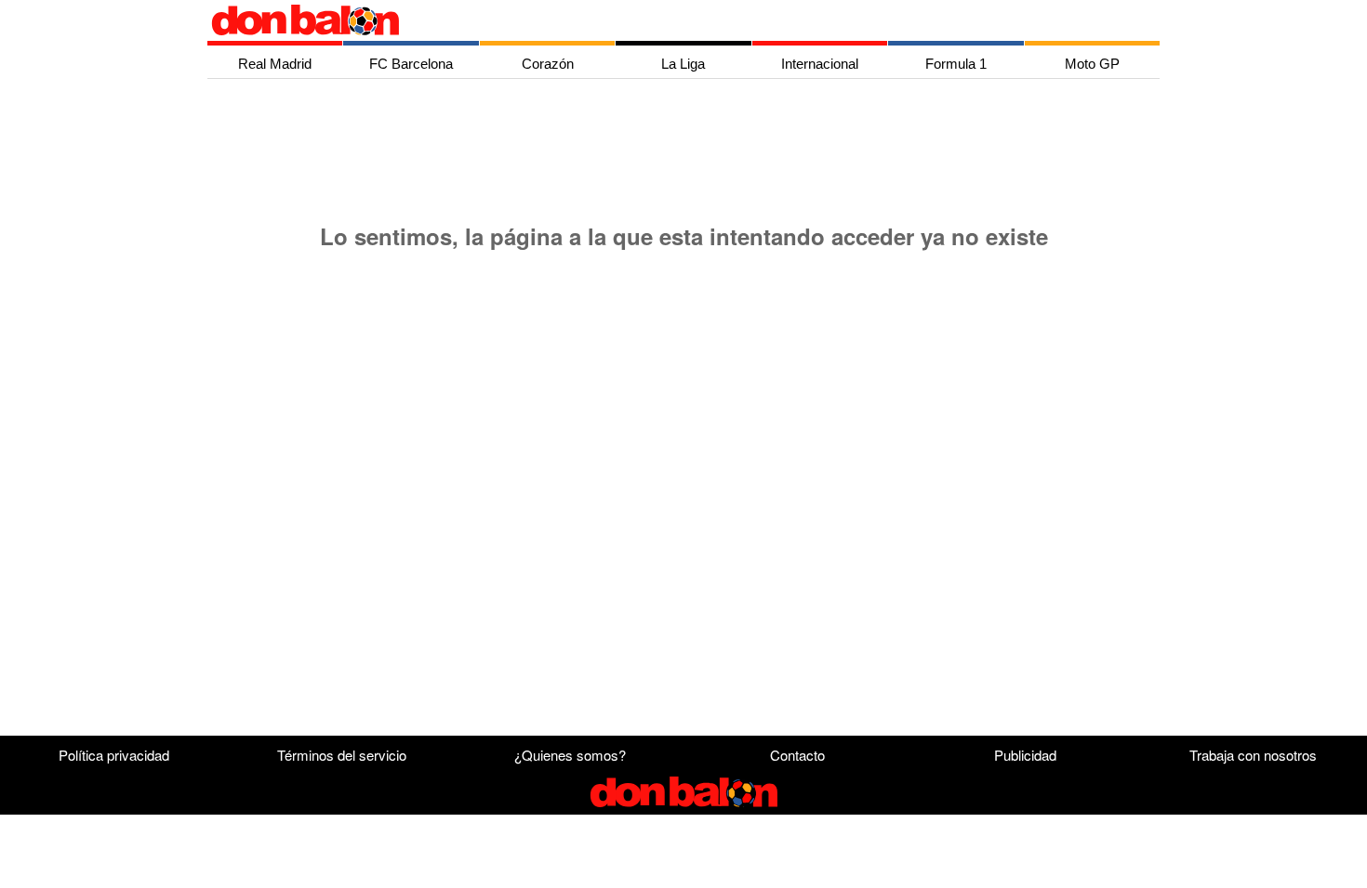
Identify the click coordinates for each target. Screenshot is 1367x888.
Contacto (797, 754)
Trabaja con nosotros (1253, 754)
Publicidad (1025, 754)
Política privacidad (114, 754)
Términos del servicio (341, 754)
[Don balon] (662, 20)
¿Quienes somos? (570, 754)
